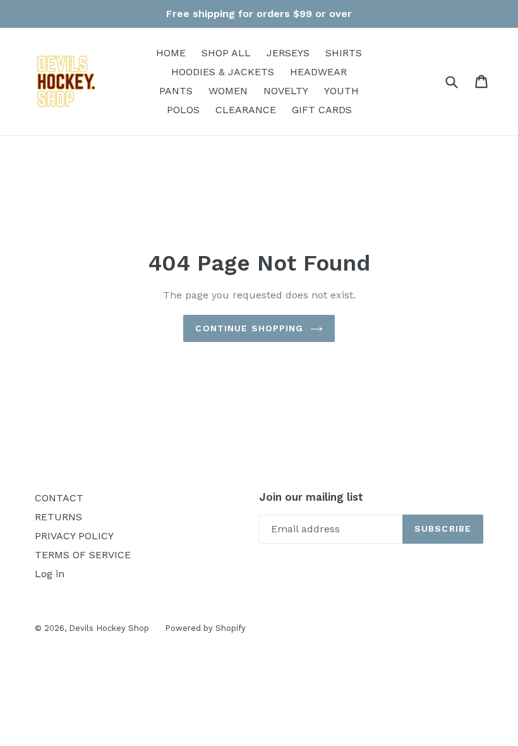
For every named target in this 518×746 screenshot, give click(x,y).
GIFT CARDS (322, 110)
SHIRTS (343, 53)
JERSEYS (288, 53)
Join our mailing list (311, 497)
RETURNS (58, 517)
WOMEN (228, 91)
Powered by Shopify (205, 628)
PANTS (176, 91)
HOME (171, 53)
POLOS (183, 110)
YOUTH (341, 91)
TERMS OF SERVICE (83, 555)
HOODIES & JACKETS (222, 72)
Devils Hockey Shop (109, 628)
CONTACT (59, 498)
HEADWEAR (318, 72)
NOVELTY (285, 91)
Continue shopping (249, 328)
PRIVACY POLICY (74, 536)
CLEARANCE (245, 110)
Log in (49, 574)
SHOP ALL (226, 53)
